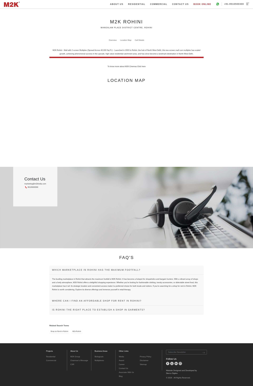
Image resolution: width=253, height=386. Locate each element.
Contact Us (123, 368)
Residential (50, 357)
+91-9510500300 (234, 4)
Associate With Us (126, 372)
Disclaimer (144, 360)
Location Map (125, 40)
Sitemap (143, 364)
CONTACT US (180, 4)
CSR (72, 364)
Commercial (51, 360)
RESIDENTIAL (136, 4)
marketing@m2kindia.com (35, 184)
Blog (121, 376)
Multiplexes (99, 360)
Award (121, 360)
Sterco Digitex (172, 373)
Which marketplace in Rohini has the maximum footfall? (96, 270)
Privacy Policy (145, 357)
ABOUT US (116, 4)
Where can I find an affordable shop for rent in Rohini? (97, 301)
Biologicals (99, 357)
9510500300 (33, 187)
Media (121, 357)
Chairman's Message (79, 360)
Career (122, 364)
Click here (141, 66)
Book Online (202, 4)
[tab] (126, 270)
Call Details (139, 40)
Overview (113, 40)
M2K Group (75, 357)
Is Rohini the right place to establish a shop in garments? (98, 310)
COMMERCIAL (158, 4)
